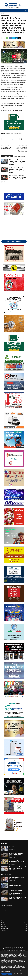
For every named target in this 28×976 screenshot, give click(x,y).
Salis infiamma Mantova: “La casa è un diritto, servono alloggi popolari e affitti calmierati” (17, 177)
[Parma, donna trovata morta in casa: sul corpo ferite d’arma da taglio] (4, 885)
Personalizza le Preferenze (19, 973)
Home (2, 13)
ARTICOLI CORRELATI (7, 156)
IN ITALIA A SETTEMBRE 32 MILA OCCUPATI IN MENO (7, 148)
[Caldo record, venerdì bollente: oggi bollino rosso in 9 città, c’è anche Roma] (4, 868)
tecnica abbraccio (17, 133)
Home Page (7, 15)
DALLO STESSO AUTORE (19, 156)
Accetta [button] (4, 973)
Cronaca (6, 13)
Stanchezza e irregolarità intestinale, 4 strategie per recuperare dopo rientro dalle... (17, 861)
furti (12, 133)
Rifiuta (10, 973)
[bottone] (14, 241)
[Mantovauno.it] (14, 5)
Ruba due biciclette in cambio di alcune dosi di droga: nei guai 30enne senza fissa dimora (21, 149)
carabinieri (8, 133)
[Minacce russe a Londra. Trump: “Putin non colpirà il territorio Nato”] (4, 879)
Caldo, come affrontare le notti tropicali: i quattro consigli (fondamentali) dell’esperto (16, 854)
